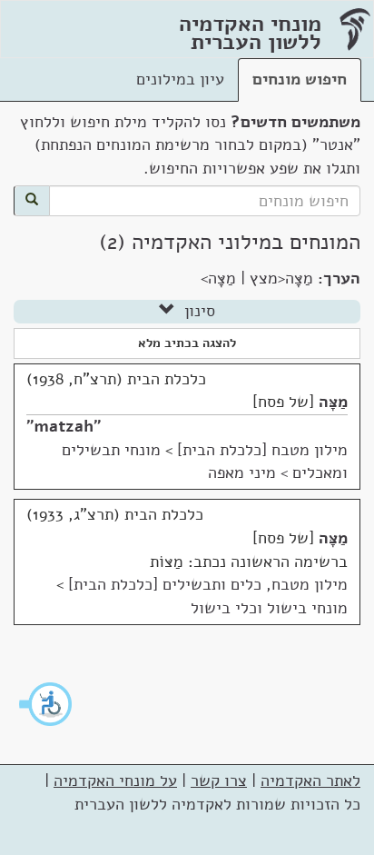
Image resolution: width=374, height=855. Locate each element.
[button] (46, 704)
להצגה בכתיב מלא (187, 343)
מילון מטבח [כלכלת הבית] (262, 450)
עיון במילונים (180, 79)
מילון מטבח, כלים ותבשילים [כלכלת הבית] (208, 584)
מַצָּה (333, 402)
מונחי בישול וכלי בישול (269, 608)
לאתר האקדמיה (310, 780)
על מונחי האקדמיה (115, 780)
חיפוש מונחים (299, 79)
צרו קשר (219, 780)
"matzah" (63, 426)
